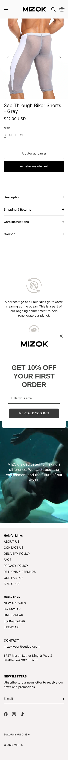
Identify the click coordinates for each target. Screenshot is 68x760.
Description (12, 197)
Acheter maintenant (34, 166)
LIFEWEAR (11, 627)
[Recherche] (53, 10)
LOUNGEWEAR (14, 621)
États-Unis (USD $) (15, 734)
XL (22, 135)
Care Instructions (16, 222)
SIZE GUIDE (12, 584)
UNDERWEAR (13, 615)
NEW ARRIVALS (15, 603)
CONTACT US (13, 547)
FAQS (7, 560)
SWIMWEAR (12, 609)
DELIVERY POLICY (17, 553)
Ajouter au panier (34, 153)
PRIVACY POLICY (16, 566)
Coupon (9, 234)
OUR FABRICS (13, 578)
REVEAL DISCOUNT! (34, 413)
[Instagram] (14, 714)
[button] (8, 57)
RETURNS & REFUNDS (20, 572)
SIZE (7, 128)
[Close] (61, 336)
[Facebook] (6, 714)
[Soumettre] (62, 699)
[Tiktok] (22, 714)
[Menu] (6, 9)
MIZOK (18, 744)
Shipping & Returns (17, 209)
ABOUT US (11, 541)
